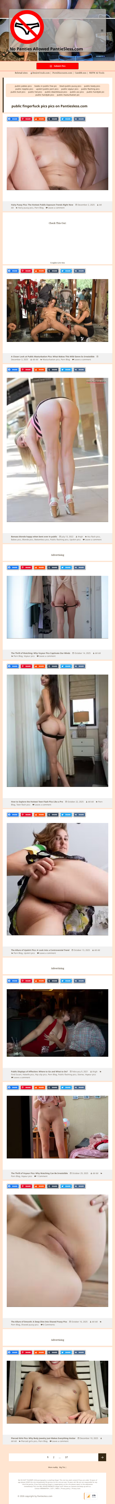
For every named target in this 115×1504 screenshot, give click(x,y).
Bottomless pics (41, 539)
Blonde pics (27, 539)
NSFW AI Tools (97, 72)
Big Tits (62, 1467)
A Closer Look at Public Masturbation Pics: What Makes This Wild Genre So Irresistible (52, 356)
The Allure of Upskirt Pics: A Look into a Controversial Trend (40, 950)
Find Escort (16, 1074)
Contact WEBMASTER (42, 1488)
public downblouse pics (56, 92)
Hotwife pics (28, 1074)
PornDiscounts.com (62, 72)
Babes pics (16, 539)
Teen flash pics (23, 804)
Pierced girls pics (29, 1441)
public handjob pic (95, 92)
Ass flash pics (93, 536)
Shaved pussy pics (30, 1324)
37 (67, 1457)
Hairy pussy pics (25, 207)
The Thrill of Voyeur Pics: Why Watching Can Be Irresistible (39, 1173)
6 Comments (49, 1324)
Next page (102, 1457)
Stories (81, 1074)
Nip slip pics (41, 1074)
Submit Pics (59, 66)
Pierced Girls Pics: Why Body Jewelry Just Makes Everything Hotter (43, 1438)
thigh (80, 536)
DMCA (57, 1488)
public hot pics (35, 92)
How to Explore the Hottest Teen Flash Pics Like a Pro (37, 801)
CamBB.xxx (80, 72)
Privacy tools (76, 1488)
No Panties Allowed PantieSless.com (46, 48)
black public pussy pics (70, 86)
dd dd (35, 359)
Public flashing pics (59, 539)
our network (72, 1486)
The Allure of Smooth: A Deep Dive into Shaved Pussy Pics (39, 1321)
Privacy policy (65, 1488)
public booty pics (92, 86)
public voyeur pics (69, 89)
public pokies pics (23, 86)
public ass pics (77, 92)
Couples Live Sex (57, 263)
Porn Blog (39, 207)
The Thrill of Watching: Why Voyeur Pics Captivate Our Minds (40, 653)
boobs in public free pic (45, 86)
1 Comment (42, 1176)
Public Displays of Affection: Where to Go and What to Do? (39, 1071)
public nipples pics (24, 89)
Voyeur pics (29, 656)
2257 (52, 1488)
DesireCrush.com (41, 72)
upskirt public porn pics (47, 89)
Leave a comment (56, 207)
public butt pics (18, 92)
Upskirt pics (75, 539)
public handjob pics (44, 94)
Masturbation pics (51, 359)
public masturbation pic (68, 94)
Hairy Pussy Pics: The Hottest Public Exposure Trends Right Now (42, 204)
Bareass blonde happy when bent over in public (34, 536)
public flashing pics (90, 89)
